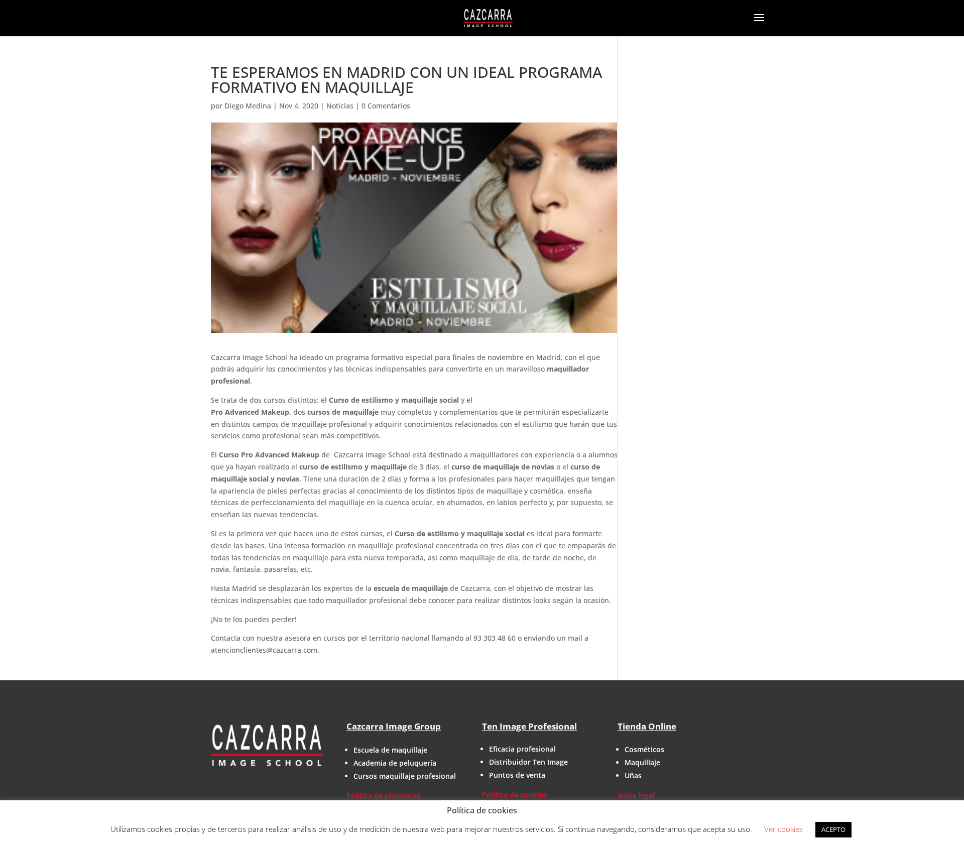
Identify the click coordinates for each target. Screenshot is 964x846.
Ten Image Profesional (529, 726)
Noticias (339, 105)
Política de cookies (514, 794)
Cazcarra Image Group (393, 726)
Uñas (633, 775)
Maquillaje (642, 762)
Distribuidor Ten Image (528, 762)
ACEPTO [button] (833, 829)
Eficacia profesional (522, 749)
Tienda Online (647, 726)
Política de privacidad (383, 795)
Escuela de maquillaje (390, 750)
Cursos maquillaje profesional (404, 776)
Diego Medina (247, 105)
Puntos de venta (517, 775)
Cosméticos (644, 749)
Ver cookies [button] (783, 829)
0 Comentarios (386, 105)
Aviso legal (636, 795)
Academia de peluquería (394, 763)
